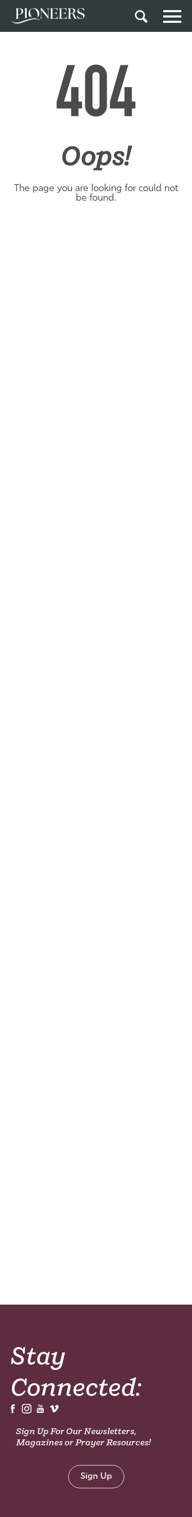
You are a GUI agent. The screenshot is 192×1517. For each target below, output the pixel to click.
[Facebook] (13, 1411)
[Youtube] (40, 1411)
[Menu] (172, 14)
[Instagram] (26, 1411)
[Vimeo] (54, 1411)
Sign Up (96, 1476)
